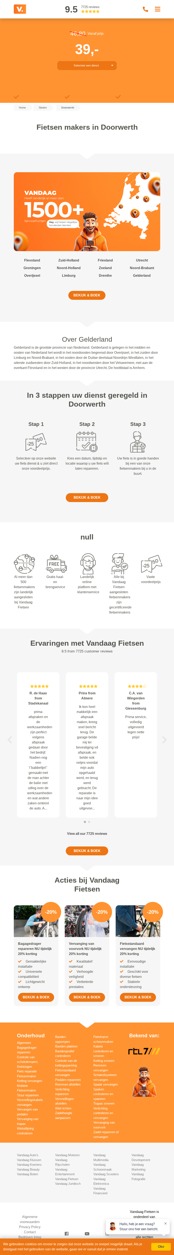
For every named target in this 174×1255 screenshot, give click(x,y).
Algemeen (24, 1042)
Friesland (105, 260)
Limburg (69, 275)
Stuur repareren (28, 1095)
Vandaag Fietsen (66, 1179)
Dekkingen (24, 1066)
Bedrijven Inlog (29, 1237)
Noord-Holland (69, 268)
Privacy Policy (30, 1227)
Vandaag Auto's (27, 1155)
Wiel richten (63, 1108)
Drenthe (105, 275)
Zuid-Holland (68, 260)
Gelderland (142, 275)
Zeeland (105, 268)
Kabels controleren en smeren (103, 1051)
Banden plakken (66, 1046)
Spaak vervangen (105, 1084)
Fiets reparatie (27, 1071)
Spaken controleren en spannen (103, 1094)
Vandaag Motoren (67, 1155)
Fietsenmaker (26, 1076)
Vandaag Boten (27, 1174)
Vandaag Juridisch (68, 1183)
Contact (30, 1232)
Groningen (32, 268)
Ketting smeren (103, 1060)
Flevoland (32, 260)
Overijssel (32, 275)
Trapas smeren (103, 1103)
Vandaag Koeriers (29, 1164)
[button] (9, 740)
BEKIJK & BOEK (86, 295)
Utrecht (142, 260)
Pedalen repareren (68, 1080)
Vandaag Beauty (28, 1169)
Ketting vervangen (29, 1081)
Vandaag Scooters (106, 1174)
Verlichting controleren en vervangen (103, 1113)
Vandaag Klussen (29, 1160)
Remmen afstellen (67, 1084)
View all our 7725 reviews (87, 833)
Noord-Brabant (142, 268)
